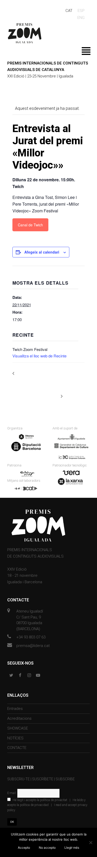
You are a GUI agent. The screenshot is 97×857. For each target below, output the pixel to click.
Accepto (24, 847)
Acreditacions (19, 718)
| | (47, 805)
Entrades (15, 708)
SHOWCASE (17, 728)
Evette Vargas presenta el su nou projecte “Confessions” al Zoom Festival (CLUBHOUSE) (34, 379)
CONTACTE (16, 747)
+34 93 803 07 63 (31, 637)
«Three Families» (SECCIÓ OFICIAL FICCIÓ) (72, 382)
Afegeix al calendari (41, 252)
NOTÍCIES (15, 738)
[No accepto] (90, 842)
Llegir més (71, 847)
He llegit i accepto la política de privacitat (40, 800)
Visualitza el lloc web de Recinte (39, 355)
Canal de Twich (30, 224)
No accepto (47, 847)
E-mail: (12, 793)
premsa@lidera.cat (33, 645)
